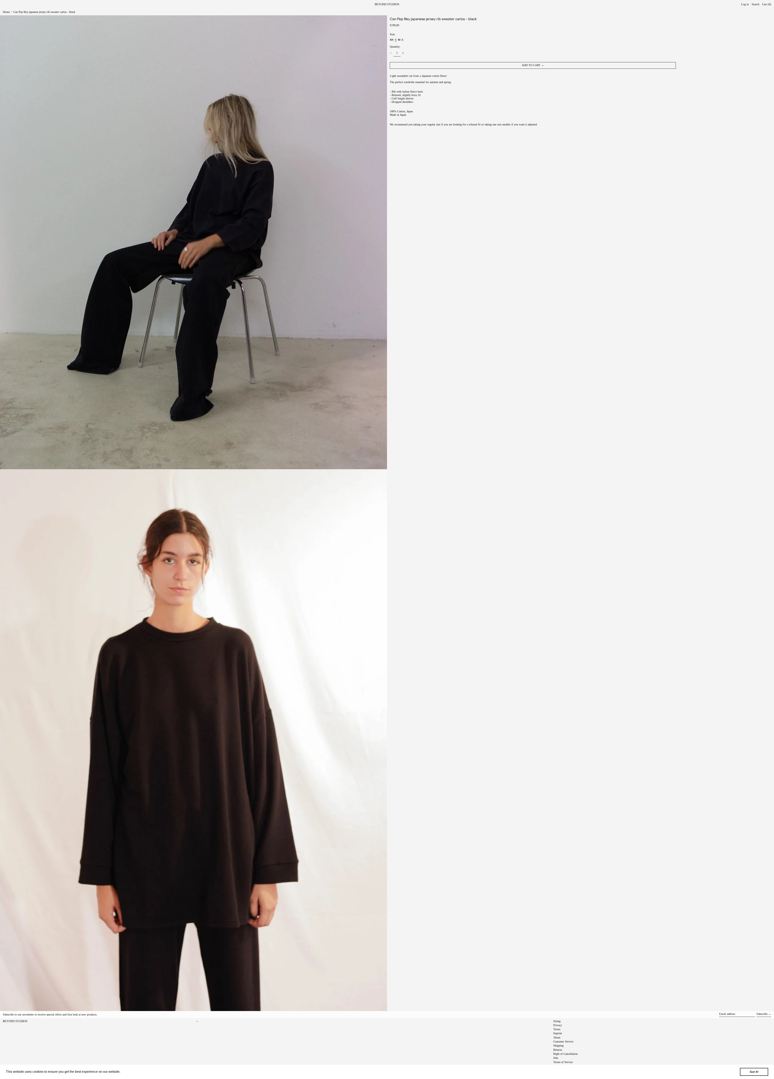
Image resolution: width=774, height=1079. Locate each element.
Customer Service (563, 1041)
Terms (556, 1029)
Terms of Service (563, 1062)
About (556, 1037)
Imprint (557, 1033)
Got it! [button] (754, 1071)
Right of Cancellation (565, 1053)
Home (6, 12)
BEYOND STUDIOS (387, 4)
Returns (557, 1049)
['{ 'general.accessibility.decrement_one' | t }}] (390, 53)
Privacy (557, 1025)
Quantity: (395, 46)
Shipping (558, 1045)
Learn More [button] (130, 1071)
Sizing (557, 1021)
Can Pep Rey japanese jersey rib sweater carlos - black (44, 12)
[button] (766, 4)
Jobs (555, 1057)
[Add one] (403, 53)
